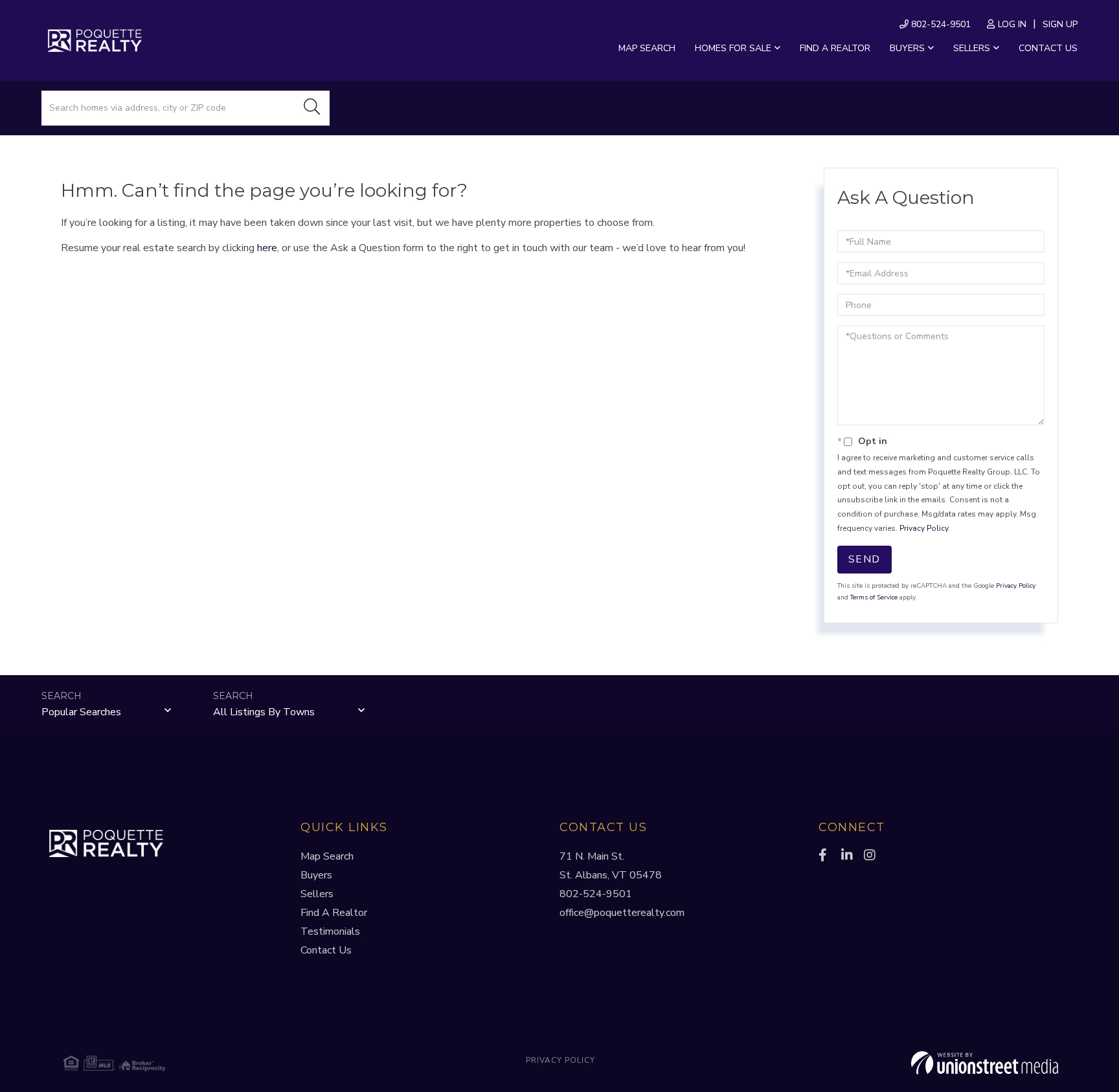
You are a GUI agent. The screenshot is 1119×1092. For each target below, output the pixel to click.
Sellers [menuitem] (971, 48)
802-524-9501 (940, 24)
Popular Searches (81, 712)
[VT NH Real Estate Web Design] (892, 1063)
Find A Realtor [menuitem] (333, 913)
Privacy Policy (923, 528)
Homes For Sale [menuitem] (733, 48)
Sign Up (1060, 24)
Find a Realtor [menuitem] (835, 48)
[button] (312, 108)
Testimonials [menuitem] (330, 931)
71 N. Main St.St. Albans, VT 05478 (611, 865)
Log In (1012, 24)
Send (864, 559)
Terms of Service (874, 597)
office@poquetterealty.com (622, 913)
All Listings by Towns (264, 712)
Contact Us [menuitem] (1048, 48)
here (267, 248)
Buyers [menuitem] (907, 48)
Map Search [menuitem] (646, 48)
